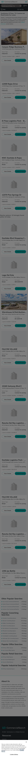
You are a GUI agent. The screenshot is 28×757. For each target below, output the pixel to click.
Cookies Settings (14, 754)
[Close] (26, 742)
